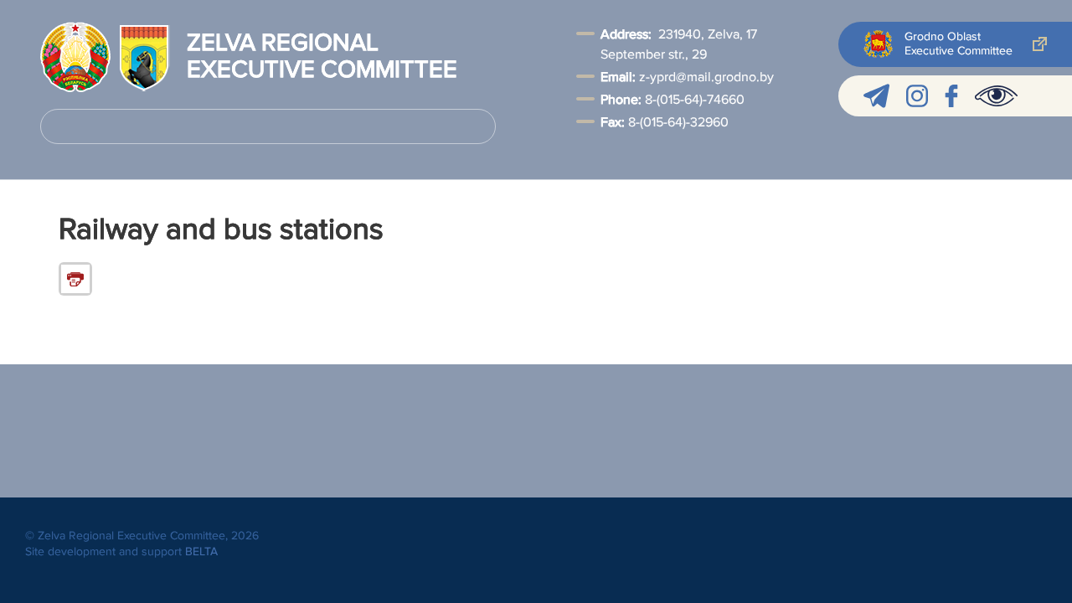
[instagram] (917, 96)
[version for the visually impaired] (996, 95)
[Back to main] (75, 57)
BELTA (201, 551)
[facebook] (951, 96)
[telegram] (876, 96)
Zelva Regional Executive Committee (322, 57)
